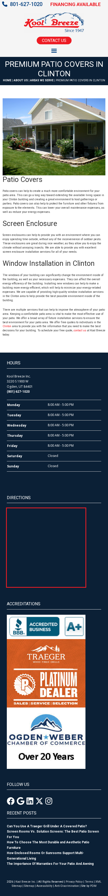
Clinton (7, 326)
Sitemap (29, 886)
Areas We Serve (41, 80)
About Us (21, 80)
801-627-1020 (26, 4)
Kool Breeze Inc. (25, 881)
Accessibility (44, 886)
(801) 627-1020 (18, 391)
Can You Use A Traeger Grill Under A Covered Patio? (47, 826)
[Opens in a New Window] (11, 801)
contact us (80, 330)
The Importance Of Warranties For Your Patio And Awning (50, 864)
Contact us (54, 40)
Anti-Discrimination (67, 886)
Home (7, 80)
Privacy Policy (74, 881)
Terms (89, 881)
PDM (93, 886)
